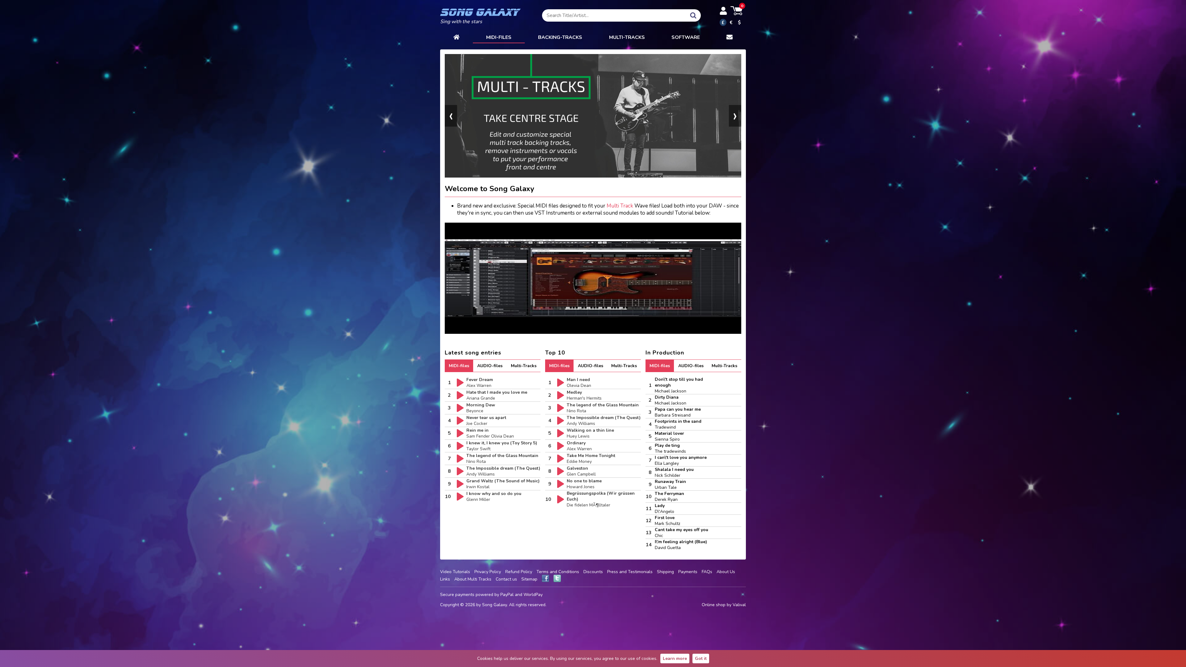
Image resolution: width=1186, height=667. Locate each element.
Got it (701, 658)
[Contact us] (729, 37)
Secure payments (457, 595)
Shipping (665, 572)
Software (685, 37)
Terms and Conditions (557, 572)
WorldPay (533, 595)
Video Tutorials (455, 572)
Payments (687, 572)
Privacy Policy (487, 572)
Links (445, 579)
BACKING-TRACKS (560, 37)
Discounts (593, 572)
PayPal (507, 595)
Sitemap (529, 579)
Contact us (506, 579)
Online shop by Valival (724, 605)
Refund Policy (518, 572)
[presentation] (451, 116)
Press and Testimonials (630, 572)
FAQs (707, 572)
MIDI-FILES (498, 37)
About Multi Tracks (472, 579)
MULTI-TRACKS (627, 37)
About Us (726, 572)
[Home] (456, 37)
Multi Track (620, 205)
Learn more (675, 658)
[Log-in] (723, 11)
